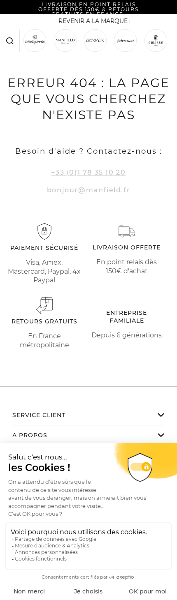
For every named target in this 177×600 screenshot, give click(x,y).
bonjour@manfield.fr (88, 190)
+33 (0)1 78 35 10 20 (88, 172)
